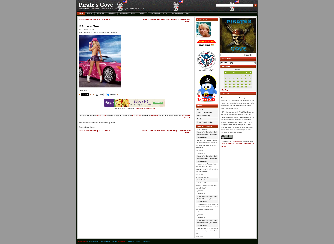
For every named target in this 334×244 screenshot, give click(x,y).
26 (230, 87)
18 (226, 84)
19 (230, 84)
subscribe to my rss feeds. (146, 109)
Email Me (100, 13)
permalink (154, 115)
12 (230, 81)
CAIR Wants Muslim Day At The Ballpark (95, 19)
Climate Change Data (158, 13)
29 (242, 87)
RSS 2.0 (90, 13)
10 (250, 78)
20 (234, 84)
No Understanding (127, 13)
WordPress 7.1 (122, 241)
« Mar (222, 90)
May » (227, 90)
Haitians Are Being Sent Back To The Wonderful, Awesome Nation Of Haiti (207, 134)
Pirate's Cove (96, 4)
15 (242, 81)
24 (250, 84)
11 (225, 81)
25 (226, 87)
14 (238, 81)
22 (242, 84)
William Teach (101, 115)
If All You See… (90, 26)
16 (246, 81)
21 (238, 84)
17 (250, 81)
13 (234, 81)
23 (246, 84)
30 (246, 87)
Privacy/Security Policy (180, 13)
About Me (111, 13)
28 (238, 87)
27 (234, 87)
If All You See (136, 115)
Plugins (142, 13)
